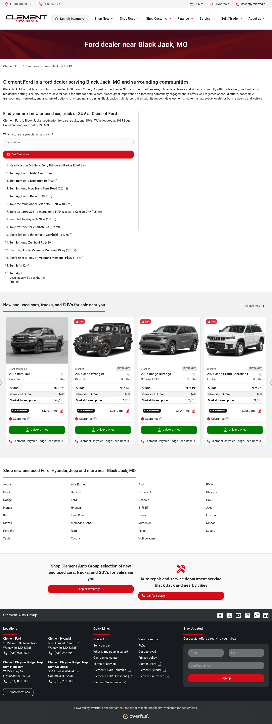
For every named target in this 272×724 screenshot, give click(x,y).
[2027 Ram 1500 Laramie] (37, 340)
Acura (7, 484)
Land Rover (78, 515)
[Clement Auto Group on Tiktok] (255, 615)
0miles (126, 379)
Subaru (210, 531)
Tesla (6, 538)
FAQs (141, 645)
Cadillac (76, 492)
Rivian (142, 531)
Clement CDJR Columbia (109, 670)
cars (65, 120)
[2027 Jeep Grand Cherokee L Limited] (235, 340)
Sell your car (101, 645)
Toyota (75, 538)
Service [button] (205, 18)
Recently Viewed (252, 4)
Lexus (142, 515)
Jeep (209, 507)
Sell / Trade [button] (229, 18)
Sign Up (226, 678)
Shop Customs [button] (156, 18)
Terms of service (104, 664)
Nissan (210, 523)
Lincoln (211, 515)
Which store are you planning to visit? (28, 134)
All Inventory (252, 305)
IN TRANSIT (123, 368)
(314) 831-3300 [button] (19, 681)
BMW (209, 484)
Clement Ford (147, 664)
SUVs (89, 120)
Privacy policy (147, 657)
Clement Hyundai (149, 670)
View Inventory (148, 639)
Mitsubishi (145, 523)
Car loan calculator (106, 657)
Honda (7, 507)
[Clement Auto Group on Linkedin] (264, 615)
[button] (19, 4)
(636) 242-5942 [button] (64, 653)
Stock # (79, 368)
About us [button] (255, 18)
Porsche (8, 531)
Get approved (147, 651)
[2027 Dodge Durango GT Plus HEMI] (169, 340)
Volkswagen (146, 538)
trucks (74, 120)
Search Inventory (72, 19)
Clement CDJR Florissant (110, 676)
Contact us (100, 639)
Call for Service (156, 595)
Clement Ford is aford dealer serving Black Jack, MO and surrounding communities (96, 82)
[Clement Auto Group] (26, 19)
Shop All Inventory (88, 589)
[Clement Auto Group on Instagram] (245, 615)
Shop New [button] (102, 18)
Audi (141, 484)
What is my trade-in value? (110, 651)
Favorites (220, 4)
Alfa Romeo (79, 484)
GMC (209, 500)
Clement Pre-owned (151, 676)
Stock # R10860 (18, 368)
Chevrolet (144, 492)
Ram (74, 531)
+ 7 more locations (18, 692)
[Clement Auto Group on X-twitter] (227, 615)
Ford (74, 500)
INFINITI (143, 507)
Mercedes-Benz (81, 523)
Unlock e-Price (39, 429)
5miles (60, 379)
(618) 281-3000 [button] (64, 681)
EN (198, 4)
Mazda (7, 523)
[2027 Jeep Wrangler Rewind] (103, 340)
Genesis (143, 500)
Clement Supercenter (107, 682)
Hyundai (76, 507)
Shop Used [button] (127, 18)
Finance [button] (183, 18)
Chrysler (211, 492)
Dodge (7, 500)
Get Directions (20, 154)
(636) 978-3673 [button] (53, 4)
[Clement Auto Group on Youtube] (236, 615)
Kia (5, 515)
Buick (7, 492)
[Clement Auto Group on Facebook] (218, 615)
